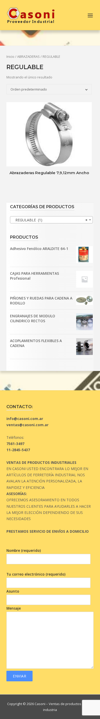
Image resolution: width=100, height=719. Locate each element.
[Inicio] (30, 14)
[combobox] (51, 219)
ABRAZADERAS (28, 56)
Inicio (10, 56)
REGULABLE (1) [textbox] (49, 219)
